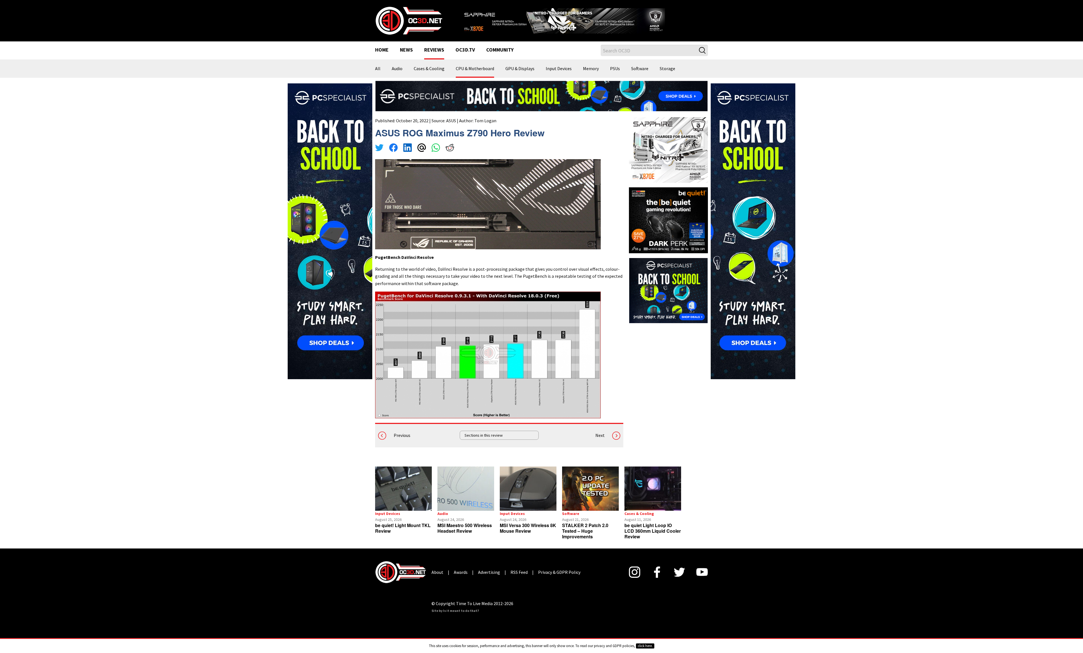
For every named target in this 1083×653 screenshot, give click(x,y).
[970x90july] (541, 102)
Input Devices (559, 76)
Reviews (434, 57)
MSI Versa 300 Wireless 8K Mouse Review (528, 535)
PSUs (615, 76)
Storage (667, 76)
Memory (591, 76)
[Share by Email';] (421, 155)
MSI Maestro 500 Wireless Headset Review (464, 535)
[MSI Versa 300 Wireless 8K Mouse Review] (528, 496)
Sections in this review (484, 442)
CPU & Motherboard (475, 76)
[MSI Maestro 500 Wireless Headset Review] (465, 496)
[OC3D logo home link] (408, 23)
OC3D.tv (465, 57)
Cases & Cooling (429, 76)
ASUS (451, 127)
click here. (645, 645)
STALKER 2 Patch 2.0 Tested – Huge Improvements (585, 538)
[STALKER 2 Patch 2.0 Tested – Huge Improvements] (590, 496)
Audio (397, 76)
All (377, 76)
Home (382, 57)
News (406, 57)
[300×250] (668, 297)
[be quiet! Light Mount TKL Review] (403, 496)
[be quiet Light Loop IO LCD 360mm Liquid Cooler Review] (652, 496)
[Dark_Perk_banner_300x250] (668, 227)
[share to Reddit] (450, 155)
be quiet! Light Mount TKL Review (403, 535)
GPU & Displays (519, 76)
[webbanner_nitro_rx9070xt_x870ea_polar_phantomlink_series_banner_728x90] (584, 21)
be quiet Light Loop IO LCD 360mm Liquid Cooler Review (652, 538)
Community (500, 57)
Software (639, 76)
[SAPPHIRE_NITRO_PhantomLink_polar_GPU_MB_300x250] (668, 156)
